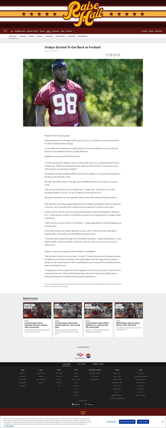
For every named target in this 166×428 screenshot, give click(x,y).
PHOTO (59, 370)
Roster (76, 373)
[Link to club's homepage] (5, 31)
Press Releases (23, 382)
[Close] (163, 422)
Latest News (23, 373)
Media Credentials (140, 395)
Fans (59, 385)
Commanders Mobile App (140, 376)
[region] (83, 422)
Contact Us (141, 373)
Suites (117, 392)
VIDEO (41, 370)
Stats (76, 389)
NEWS (22, 370)
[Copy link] (118, 55)
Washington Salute (141, 379)
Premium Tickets (117, 379)
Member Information (117, 395)
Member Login (117, 373)
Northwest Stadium (95, 370)
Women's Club (140, 389)
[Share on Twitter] (111, 56)
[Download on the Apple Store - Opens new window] (76, 404)
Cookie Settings (111, 421)
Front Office (76, 385)
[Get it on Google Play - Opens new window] (89, 405)
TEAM (76, 370)
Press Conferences (41, 379)
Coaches (76, 382)
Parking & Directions (95, 373)
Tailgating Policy (95, 379)
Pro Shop (140, 392)
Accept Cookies (143, 421)
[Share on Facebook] (107, 56)
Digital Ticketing (117, 389)
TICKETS (117, 370)
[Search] (141, 31)
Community (23, 385)
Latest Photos (59, 373)
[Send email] (114, 56)
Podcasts (41, 382)
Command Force (140, 382)
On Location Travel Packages (117, 398)
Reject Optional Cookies (127, 421)
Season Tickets (117, 376)
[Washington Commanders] (83, 413)
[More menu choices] (74, 31)
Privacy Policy (9, 426)
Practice (59, 379)
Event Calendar (76, 379)
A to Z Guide (95, 376)
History (76, 395)
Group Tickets (117, 385)
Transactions (76, 392)
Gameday (22, 376)
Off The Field (22, 379)
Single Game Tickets (117, 382)
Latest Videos (40, 373)
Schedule (76, 376)
